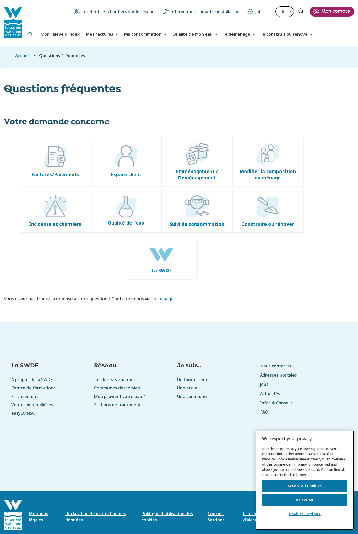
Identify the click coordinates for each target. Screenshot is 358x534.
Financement (24, 396)
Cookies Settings (305, 513)
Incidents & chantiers (116, 379)
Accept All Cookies (305, 485)
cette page (162, 299)
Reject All (304, 500)
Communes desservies (117, 388)
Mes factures (99, 34)
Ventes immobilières (32, 405)
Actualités (270, 394)
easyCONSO (23, 413)
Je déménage (237, 34)
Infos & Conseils (276, 403)
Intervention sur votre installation (205, 11)
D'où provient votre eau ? (119, 396)
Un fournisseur (192, 379)
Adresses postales (278, 375)
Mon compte (335, 11)
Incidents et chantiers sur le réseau (118, 11)
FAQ (264, 412)
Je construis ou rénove (284, 34)
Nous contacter (276, 366)
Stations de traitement (117, 405)
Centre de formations (33, 388)
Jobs (259, 11)
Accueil (22, 55)
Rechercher (302, 12)
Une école (187, 388)
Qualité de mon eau (192, 34)
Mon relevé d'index (60, 34)
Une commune (192, 396)
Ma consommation (142, 34)
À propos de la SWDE (32, 379)
